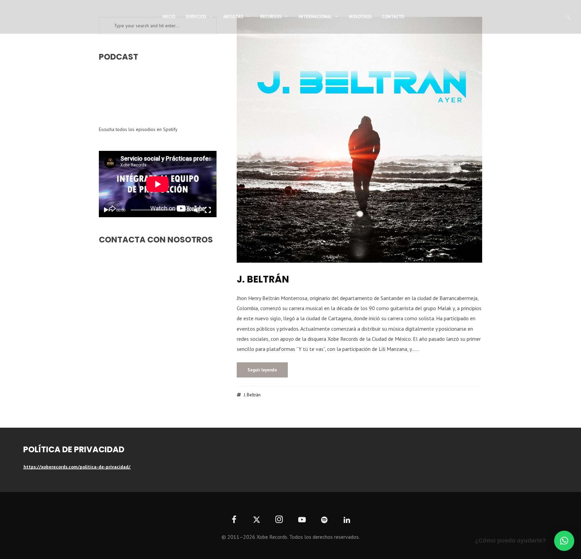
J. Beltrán (263, 279)
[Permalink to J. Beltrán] (359, 140)
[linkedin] (347, 520)
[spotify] (324, 520)
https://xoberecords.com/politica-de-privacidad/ (77, 467)
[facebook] (234, 520)
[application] (158, 184)
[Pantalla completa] (207, 210)
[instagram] (279, 520)
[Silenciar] (197, 210)
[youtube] (302, 523)
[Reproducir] (106, 210)
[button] (564, 541)
